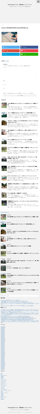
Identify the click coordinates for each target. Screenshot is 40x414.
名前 (4, 80)
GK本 (2, 378)
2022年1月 (3, 337)
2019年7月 (3, 368)
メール (4, 84)
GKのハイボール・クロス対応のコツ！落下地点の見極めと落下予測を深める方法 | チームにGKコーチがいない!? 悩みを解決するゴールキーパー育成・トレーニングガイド (20, 310)
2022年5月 (3, 333)
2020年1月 (3, 361)
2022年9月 (3, 328)
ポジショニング (4, 389)
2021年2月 (3, 349)
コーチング (3, 381)
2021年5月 (3, 346)
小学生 (2, 394)
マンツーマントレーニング (6, 390)
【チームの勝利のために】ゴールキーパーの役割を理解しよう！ (22, 112)
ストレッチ (3, 386)
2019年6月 (3, 369)
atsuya (7, 61)
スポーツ (2, 387)
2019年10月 (3, 364)
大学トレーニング (4, 392)
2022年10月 (3, 327)
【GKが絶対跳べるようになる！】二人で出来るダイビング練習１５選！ (23, 216)
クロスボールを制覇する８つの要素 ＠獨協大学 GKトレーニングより (23, 253)
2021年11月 (3, 339)
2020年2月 (3, 360)
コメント (5, 67)
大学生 (2, 393)
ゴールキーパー (4, 382)
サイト (4, 88)
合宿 (1, 391)
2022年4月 (3, 334)
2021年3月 (3, 348)
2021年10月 (3, 340)
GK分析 (2, 376)
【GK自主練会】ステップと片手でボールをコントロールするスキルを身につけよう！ (17, 302)
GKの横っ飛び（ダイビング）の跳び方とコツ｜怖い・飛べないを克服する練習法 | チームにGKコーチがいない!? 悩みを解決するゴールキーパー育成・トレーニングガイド (20, 314)
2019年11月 (3, 363)
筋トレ (2, 398)
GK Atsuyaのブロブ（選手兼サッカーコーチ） (20, 4)
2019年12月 (3, 362)
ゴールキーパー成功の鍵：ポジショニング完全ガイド (19, 268)
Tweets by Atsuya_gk (5, 212)
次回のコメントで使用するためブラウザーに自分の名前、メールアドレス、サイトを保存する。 (18, 93)
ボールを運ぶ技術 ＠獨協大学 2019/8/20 (17, 193)
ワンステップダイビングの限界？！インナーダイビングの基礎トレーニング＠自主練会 (17, 305)
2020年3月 (3, 359)
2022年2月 (3, 336)
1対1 (2, 373)
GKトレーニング (4, 375)
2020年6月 (3, 356)
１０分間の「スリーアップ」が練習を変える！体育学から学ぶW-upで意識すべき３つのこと (18, 320)
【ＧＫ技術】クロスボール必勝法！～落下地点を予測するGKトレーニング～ (15, 309)
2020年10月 (3, 352)
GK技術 (2, 377)
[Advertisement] (20, 15)
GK (1, 374)
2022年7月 (3, 331)
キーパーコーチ (4, 380)
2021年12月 (3, 338)
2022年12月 (3, 326)
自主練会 (2, 399)
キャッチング (3, 379)
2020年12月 (3, 351)
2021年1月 (3, 350)
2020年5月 (3, 357)
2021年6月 (3, 345)
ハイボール (3, 388)
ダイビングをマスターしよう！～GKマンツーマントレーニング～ (22, 175)
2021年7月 (3, 344)
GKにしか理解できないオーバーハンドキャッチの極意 (20, 139)
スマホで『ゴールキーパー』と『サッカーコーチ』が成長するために (20, 409)
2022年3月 (3, 335)
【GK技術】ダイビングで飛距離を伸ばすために (10, 312)
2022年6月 (3, 332)
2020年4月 (3, 358)
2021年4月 (3, 347)
